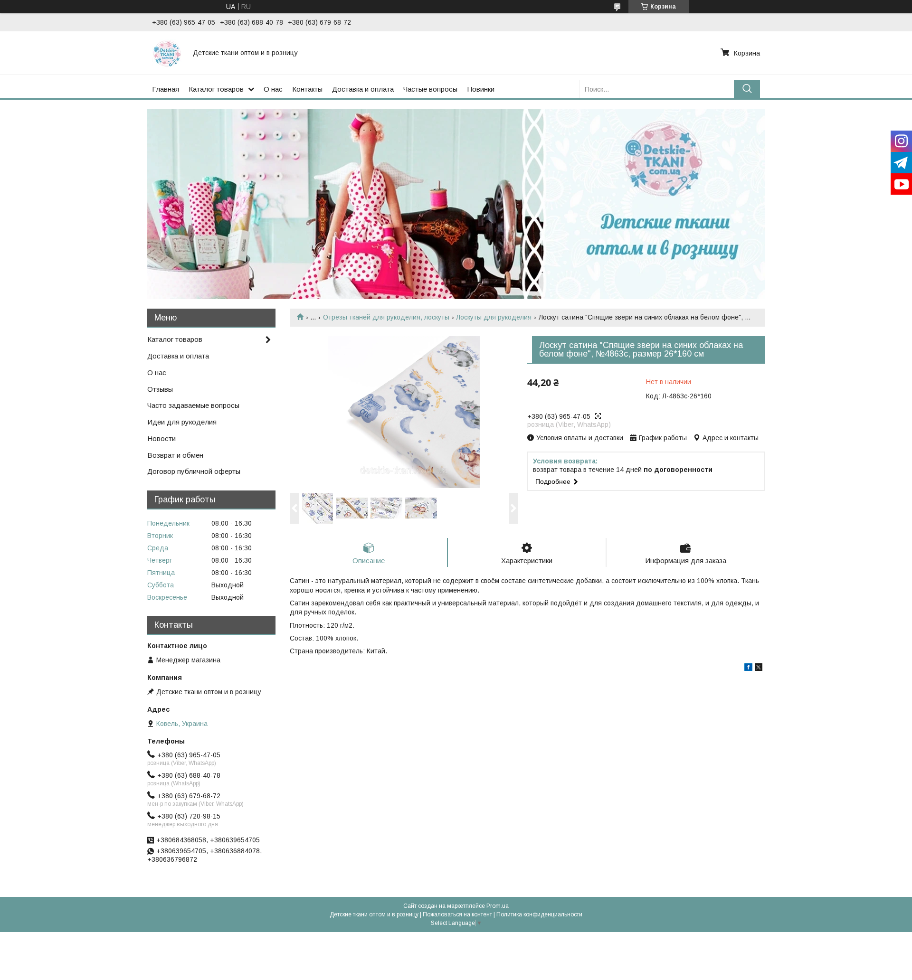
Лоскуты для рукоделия (494, 317)
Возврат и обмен (175, 455)
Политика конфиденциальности (539, 914)
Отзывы (160, 389)
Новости (161, 438)
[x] (758, 668)
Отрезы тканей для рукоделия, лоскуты (386, 317)
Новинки (480, 89)
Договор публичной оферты (193, 471)
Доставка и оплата (363, 89)
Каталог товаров (216, 89)
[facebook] (748, 668)
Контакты (307, 89)
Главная (165, 89)
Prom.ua (497, 906)
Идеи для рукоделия (182, 422)
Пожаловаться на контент (457, 914)
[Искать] (747, 89)
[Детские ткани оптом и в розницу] (166, 53)
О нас (273, 89)
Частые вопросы (430, 89)
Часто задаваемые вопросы (193, 405)
